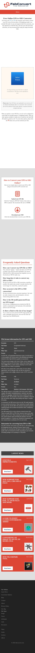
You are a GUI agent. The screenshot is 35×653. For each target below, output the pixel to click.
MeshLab (16, 389)
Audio (3, 632)
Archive (3, 635)
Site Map (3, 609)
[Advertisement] (17, 48)
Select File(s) (17, 78)
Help (2, 597)
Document (4, 624)
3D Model (16, 381)
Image (3, 613)
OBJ (14, 20)
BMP (6, 364)
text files (10, 395)
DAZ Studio (30, 389)
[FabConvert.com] (17, 5)
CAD (2, 622)
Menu (17, 12)
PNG (14, 372)
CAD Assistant (22, 389)
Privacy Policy (5, 606)
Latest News (4, 592)
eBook (3, 638)
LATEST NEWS (17, 453)
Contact (3, 600)
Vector (15, 348)
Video (2, 629)
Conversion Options (6, 594)
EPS (11, 20)
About (3, 603)
